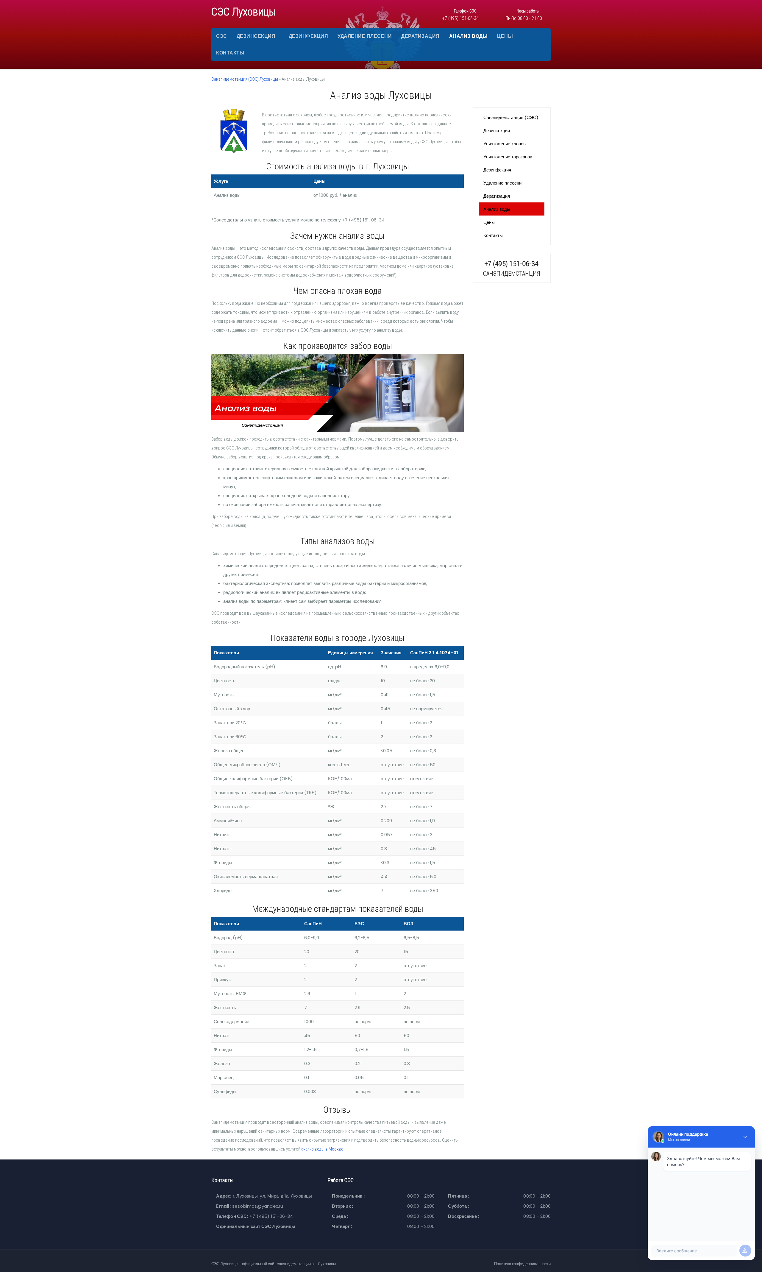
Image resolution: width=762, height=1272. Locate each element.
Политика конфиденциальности (522, 1264)
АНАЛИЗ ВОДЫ (468, 36)
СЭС (221, 36)
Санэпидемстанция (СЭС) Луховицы (244, 79)
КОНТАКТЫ (230, 52)
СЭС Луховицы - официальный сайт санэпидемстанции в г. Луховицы (273, 1264)
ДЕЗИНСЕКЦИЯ (256, 36)
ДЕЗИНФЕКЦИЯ (308, 36)
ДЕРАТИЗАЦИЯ (420, 36)
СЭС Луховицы (243, 12)
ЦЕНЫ (505, 36)
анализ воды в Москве (322, 1149)
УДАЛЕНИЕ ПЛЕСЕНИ (365, 36)
